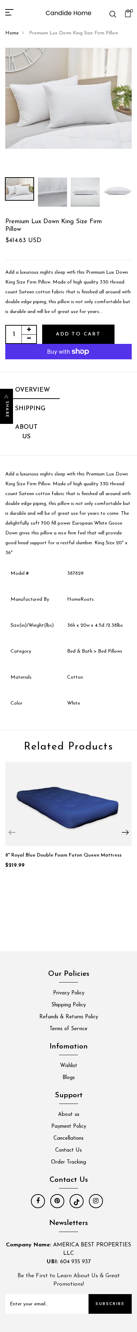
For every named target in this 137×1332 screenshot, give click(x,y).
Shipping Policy (68, 1005)
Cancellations (68, 1138)
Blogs (69, 1077)
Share (7, 409)
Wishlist (68, 1065)
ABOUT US (26, 432)
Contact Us (68, 1150)
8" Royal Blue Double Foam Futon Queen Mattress (63, 855)
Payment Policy (68, 1126)
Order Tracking (68, 1162)
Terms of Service (68, 1029)
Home (12, 33)
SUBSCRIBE (110, 1304)
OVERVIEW (32, 390)
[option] (68, 98)
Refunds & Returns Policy (68, 1017)
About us (68, 1114)
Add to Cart (78, 334)
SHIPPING (30, 409)
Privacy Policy (68, 993)
